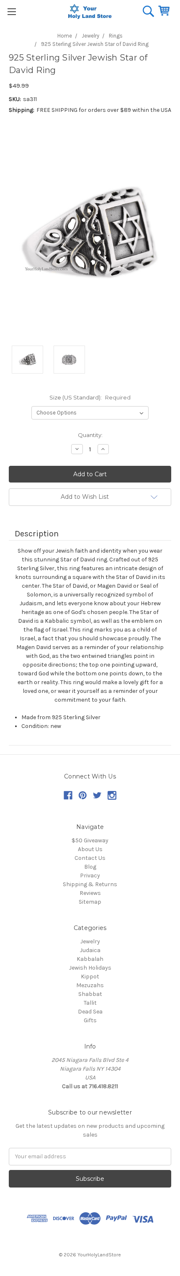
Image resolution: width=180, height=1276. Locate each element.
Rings (116, 36)
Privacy (90, 875)
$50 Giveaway (90, 840)
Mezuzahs (90, 985)
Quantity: (90, 435)
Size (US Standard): (90, 397)
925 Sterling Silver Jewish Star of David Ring (95, 44)
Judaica (90, 950)
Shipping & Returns (90, 884)
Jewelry (90, 36)
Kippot (90, 976)
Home (64, 36)
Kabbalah (90, 959)
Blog (90, 866)
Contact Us (90, 858)
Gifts (90, 1020)
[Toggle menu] (11, 11)
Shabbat (90, 994)
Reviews (90, 893)
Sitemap (90, 901)
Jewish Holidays (90, 967)
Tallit (90, 1002)
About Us (90, 849)
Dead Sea (90, 1011)
